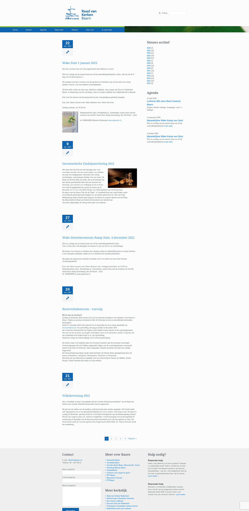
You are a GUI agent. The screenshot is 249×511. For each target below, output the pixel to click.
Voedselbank (112, 470)
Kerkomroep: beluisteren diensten (120, 498)
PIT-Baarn (111, 480)
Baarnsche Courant (114, 478)
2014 (149, 78)
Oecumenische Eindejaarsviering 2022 (88, 163)
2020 (149, 63)
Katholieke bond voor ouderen (119, 508)
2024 (149, 53)
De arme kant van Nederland (118, 503)
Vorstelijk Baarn (113, 463)
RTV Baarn (111, 475)
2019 (149, 66)
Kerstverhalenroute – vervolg (82, 309)
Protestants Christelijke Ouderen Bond (122, 506)
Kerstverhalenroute (69, 328)
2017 (149, 71)
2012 (149, 83)
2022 (149, 58)
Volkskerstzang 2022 (76, 395)
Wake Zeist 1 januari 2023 (79, 63)
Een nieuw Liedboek (115, 501)
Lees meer (168, 126)
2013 (149, 81)
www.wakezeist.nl (114, 120)
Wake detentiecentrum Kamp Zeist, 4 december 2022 (98, 237)
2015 (149, 76)
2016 (149, 73)
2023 (149, 56)
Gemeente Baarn (113, 460)
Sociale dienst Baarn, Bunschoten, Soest (123, 465)
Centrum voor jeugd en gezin (118, 473)
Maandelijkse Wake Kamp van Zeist (165, 120)
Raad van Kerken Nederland (118, 496)
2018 (149, 68)
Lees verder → (154, 476)
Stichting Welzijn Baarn (116, 468)
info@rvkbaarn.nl (75, 460)
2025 (149, 51)
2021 (149, 61)
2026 (149, 48)
